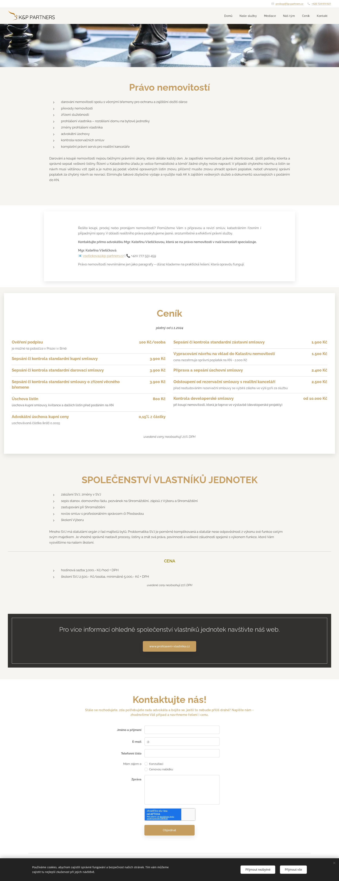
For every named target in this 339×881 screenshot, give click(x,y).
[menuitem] (228, 16)
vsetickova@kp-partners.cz (103, 256)
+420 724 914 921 (321, 3)
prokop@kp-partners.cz (289, 3)
